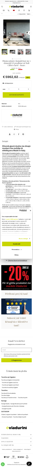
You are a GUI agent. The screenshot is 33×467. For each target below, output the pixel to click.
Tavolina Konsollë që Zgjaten (10, 387)
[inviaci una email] (3, 10)
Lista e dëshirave (8, 126)
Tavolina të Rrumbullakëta (8, 393)
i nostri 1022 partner (11, 219)
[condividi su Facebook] (19, 134)
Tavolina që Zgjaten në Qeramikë (10, 380)
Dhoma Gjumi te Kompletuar (17, 260)
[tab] (16, 141)
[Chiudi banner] (30, 210)
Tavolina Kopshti (22, 397)
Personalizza (15, 249)
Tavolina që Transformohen (8, 397)
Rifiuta (16, 255)
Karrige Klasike (5, 403)
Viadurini (4, 438)
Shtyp (17, 129)
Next (30, 33)
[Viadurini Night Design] (16, 115)
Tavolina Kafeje (5, 395)
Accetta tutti (16, 244)
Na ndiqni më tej (7, 445)
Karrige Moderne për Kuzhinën (18, 403)
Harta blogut (27, 449)
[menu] (31, 6)
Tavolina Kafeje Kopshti (19, 417)
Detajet (5, 141)
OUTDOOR (5, 411)
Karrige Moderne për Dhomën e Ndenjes (13, 406)
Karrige (4, 401)
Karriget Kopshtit (6, 408)
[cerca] (2, 6)
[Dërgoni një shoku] (10, 134)
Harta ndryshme (16, 451)
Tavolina (4, 390)
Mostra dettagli (23, 238)
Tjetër (28, 14)
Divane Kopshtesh (7, 417)
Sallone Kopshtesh (23, 414)
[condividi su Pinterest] (23, 134)
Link (16, 356)
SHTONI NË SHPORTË (16, 95)
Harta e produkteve (6, 449)
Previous (3, 33)
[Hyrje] (19, 10)
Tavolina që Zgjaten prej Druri (10, 382)
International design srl (11, 434)
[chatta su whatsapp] (3, 464)
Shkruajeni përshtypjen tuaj (23, 126)
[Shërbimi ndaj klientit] (8, 10)
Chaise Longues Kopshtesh (9, 414)
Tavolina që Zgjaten (8, 377)
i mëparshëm (22, 14)
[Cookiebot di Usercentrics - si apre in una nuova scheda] (20, 210)
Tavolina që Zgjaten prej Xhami (10, 385)
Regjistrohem (17, 360)
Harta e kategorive (17, 449)
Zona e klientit (7, 441)
